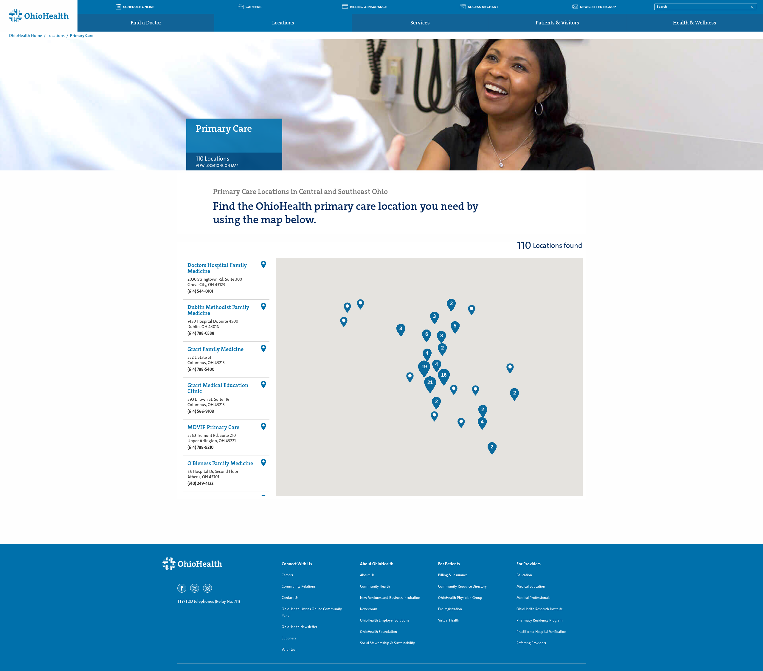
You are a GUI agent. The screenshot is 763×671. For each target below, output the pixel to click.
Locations (283, 22)
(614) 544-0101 (200, 291)
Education (524, 575)
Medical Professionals (533, 597)
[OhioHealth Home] (217, 564)
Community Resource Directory (462, 586)
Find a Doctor (146, 22)
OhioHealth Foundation (378, 631)
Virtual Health (448, 620)
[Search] (752, 7)
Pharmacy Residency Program (540, 620)
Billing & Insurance (452, 575)
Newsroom (368, 609)
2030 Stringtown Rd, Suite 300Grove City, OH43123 (214, 282)
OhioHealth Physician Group (460, 597)
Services (420, 22)
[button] (471, 310)
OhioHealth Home (25, 35)
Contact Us (290, 597)
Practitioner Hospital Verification (541, 631)
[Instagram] (207, 588)
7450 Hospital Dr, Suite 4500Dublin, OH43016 (212, 324)
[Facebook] (181, 588)
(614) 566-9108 (200, 411)
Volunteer (289, 649)
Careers (287, 575)
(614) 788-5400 (200, 369)
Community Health (375, 586)
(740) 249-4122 (200, 483)
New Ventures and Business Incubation (390, 597)
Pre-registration (450, 609)
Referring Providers (531, 643)
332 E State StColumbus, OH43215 (206, 360)
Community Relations (299, 586)
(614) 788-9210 (200, 447)
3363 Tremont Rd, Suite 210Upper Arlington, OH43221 (211, 438)
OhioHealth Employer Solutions (384, 620)
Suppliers (289, 638)
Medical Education (531, 586)
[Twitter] (194, 588)
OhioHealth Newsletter (299, 627)
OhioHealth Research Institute (540, 609)
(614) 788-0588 (200, 333)
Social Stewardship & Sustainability (387, 643)
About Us (367, 575)
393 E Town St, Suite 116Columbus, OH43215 (208, 402)
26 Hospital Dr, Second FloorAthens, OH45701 (212, 474)
